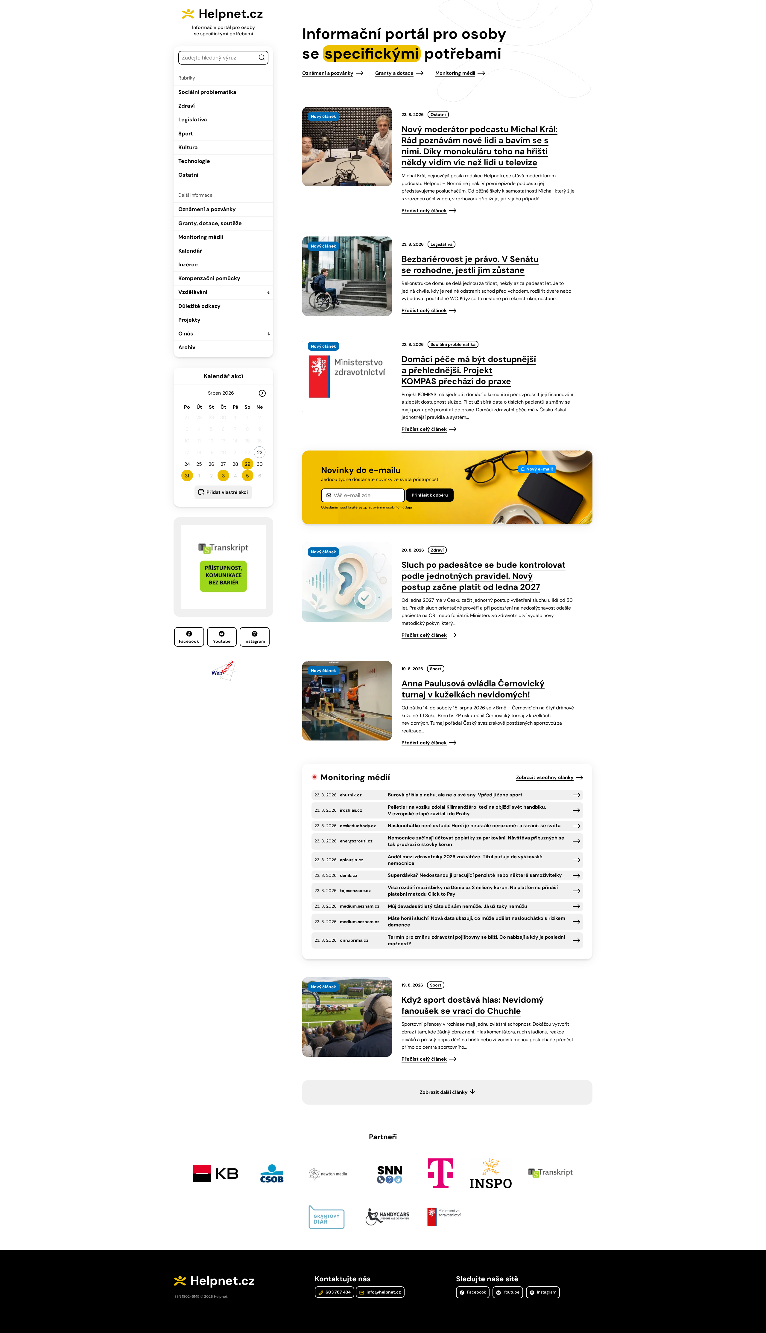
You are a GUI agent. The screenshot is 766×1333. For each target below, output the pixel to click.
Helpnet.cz (231, 14)
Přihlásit (430, 495)
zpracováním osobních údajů (387, 507)
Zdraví (186, 105)
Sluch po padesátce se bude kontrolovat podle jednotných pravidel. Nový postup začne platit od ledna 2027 (484, 576)
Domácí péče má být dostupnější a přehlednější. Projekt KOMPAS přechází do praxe (469, 370)
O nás (185, 333)
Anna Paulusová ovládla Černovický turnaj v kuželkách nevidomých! (473, 689)
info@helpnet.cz (383, 1292)
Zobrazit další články (444, 1092)
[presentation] (347, 146)
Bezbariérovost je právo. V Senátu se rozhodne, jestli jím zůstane (470, 265)
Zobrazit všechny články (545, 777)
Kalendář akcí (223, 376)
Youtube (221, 641)
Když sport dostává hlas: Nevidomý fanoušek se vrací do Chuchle (473, 1005)
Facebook (189, 641)
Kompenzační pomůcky (209, 278)
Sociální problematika (207, 92)
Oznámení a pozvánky (207, 209)
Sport (185, 133)
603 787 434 (338, 1292)
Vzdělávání (192, 292)
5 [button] (247, 476)
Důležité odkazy (199, 306)
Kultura (188, 147)
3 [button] (223, 476)
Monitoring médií (200, 237)
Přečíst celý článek (424, 210)
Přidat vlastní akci (227, 492)
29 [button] (247, 464)
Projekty (189, 319)
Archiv (186, 347)
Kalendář (190, 250)
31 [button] (187, 476)
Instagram (254, 641)
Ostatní (188, 174)
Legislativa (192, 119)
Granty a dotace (394, 73)
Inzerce (188, 264)
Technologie (194, 161)
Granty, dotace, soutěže (210, 223)
